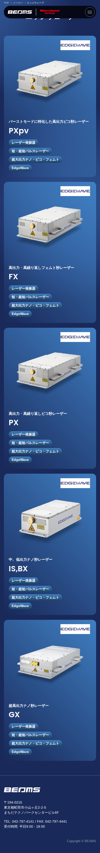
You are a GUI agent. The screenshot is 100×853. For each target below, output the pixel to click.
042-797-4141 (23, 821)
